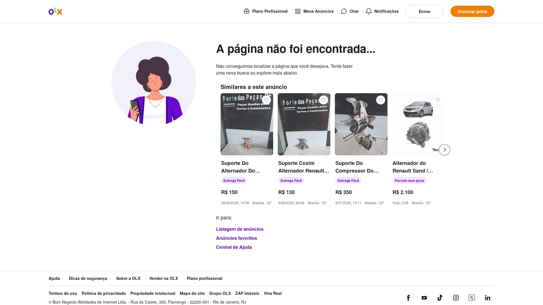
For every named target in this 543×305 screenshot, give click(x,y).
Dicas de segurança (88, 278)
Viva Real (273, 293)
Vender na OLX (163, 278)
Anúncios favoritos (236, 238)
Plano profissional (204, 278)
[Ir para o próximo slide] (444, 149)
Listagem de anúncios (240, 229)
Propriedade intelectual (152, 293)
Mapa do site (192, 293)
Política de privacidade (104, 293)
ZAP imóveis (247, 293)
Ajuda (54, 278)
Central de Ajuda (234, 247)
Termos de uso (63, 293)
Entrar (424, 11)
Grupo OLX (220, 293)
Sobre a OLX (128, 278)
